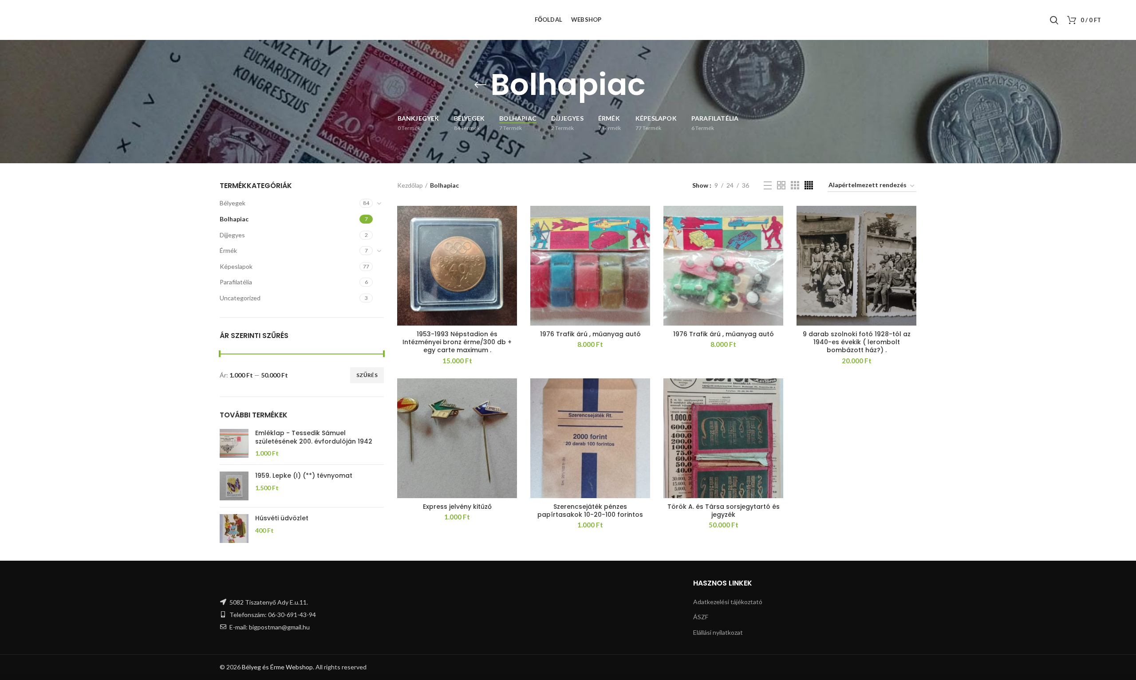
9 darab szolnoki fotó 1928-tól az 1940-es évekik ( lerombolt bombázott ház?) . (857, 342)
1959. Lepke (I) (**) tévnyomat (303, 476)
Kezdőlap (410, 185)
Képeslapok (236, 266)
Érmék (228, 250)
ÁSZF (700, 617)
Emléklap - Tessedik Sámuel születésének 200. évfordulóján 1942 (313, 437)
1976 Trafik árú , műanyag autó (590, 334)
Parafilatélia (236, 282)
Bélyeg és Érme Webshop (277, 667)
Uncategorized (240, 298)
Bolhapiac (234, 219)
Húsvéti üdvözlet (281, 518)
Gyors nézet (510, 220)
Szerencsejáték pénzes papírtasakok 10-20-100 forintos (590, 511)
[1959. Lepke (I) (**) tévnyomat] (234, 486)
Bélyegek (232, 203)
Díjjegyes (232, 235)
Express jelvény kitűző (457, 507)
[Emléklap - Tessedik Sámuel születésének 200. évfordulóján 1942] (234, 443)
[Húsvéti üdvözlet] (234, 528)
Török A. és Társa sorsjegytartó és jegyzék (723, 511)
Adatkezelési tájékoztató (727, 601)
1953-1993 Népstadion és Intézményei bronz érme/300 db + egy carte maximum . (457, 342)
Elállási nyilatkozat (718, 632)
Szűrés (367, 375)
